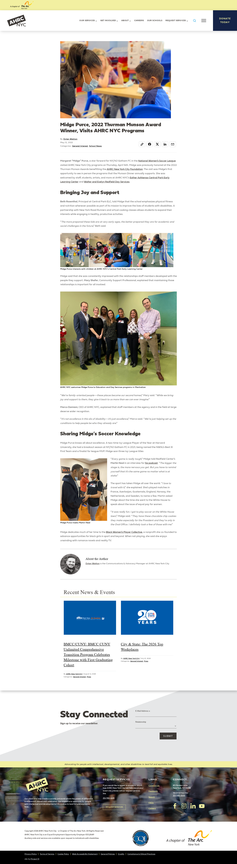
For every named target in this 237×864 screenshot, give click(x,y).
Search (152, 797)
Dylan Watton (70, 139)
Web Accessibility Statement (85, 854)
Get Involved (108, 21)
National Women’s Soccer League (157, 161)
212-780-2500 (179, 796)
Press (89, 677)
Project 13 (35, 859)
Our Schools (154, 21)
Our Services (87, 21)
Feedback (153, 791)
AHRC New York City (16, 20)
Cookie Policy (63, 854)
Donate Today (225, 20)
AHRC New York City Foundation (125, 169)
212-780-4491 (109, 798)
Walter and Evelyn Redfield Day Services (106, 182)
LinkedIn (165, 144)
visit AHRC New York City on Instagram (184, 806)
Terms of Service (47, 854)
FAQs (151, 803)
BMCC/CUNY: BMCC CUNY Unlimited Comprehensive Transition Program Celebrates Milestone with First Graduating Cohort (88, 654)
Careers (139, 21)
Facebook (150, 144)
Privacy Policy (31, 854)
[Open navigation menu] (204, 20)
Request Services (176, 21)
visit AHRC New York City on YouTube (202, 806)
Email (173, 144)
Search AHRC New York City (194, 20)
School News (95, 146)
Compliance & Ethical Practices (141, 854)
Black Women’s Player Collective (124, 532)
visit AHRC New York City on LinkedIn (193, 806)
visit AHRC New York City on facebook (175, 806)
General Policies (108, 854)
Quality (121, 854)
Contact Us (154, 786)
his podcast (151, 463)
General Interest (80, 146)
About (125, 21)
